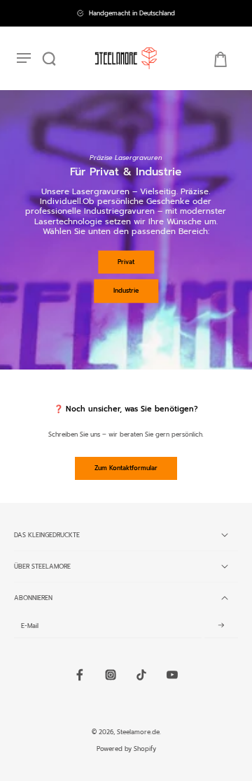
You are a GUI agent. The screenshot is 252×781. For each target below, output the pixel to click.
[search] (49, 59)
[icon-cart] (219, 59)
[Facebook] (79, 674)
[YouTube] (172, 674)
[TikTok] (141, 674)
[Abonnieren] (221, 625)
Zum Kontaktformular (126, 468)
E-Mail (29, 626)
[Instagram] (110, 674)
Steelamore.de (138, 732)
